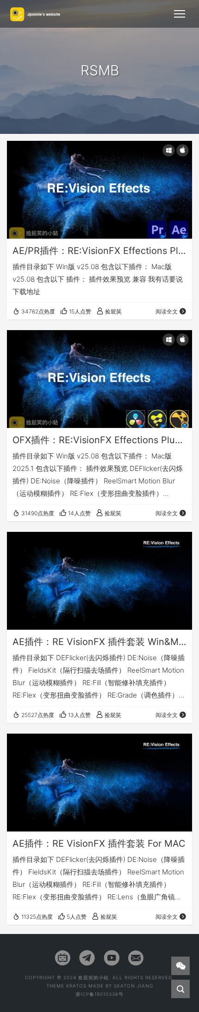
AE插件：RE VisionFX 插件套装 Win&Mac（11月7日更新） (99, 641)
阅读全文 (166, 311)
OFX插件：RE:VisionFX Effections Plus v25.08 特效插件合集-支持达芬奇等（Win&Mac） (99, 440)
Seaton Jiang (133, 985)
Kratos (76, 985)
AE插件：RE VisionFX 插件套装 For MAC (99, 843)
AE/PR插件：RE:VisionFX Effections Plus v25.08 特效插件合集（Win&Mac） (99, 250)
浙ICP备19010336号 (99, 994)
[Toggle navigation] (180, 14)
